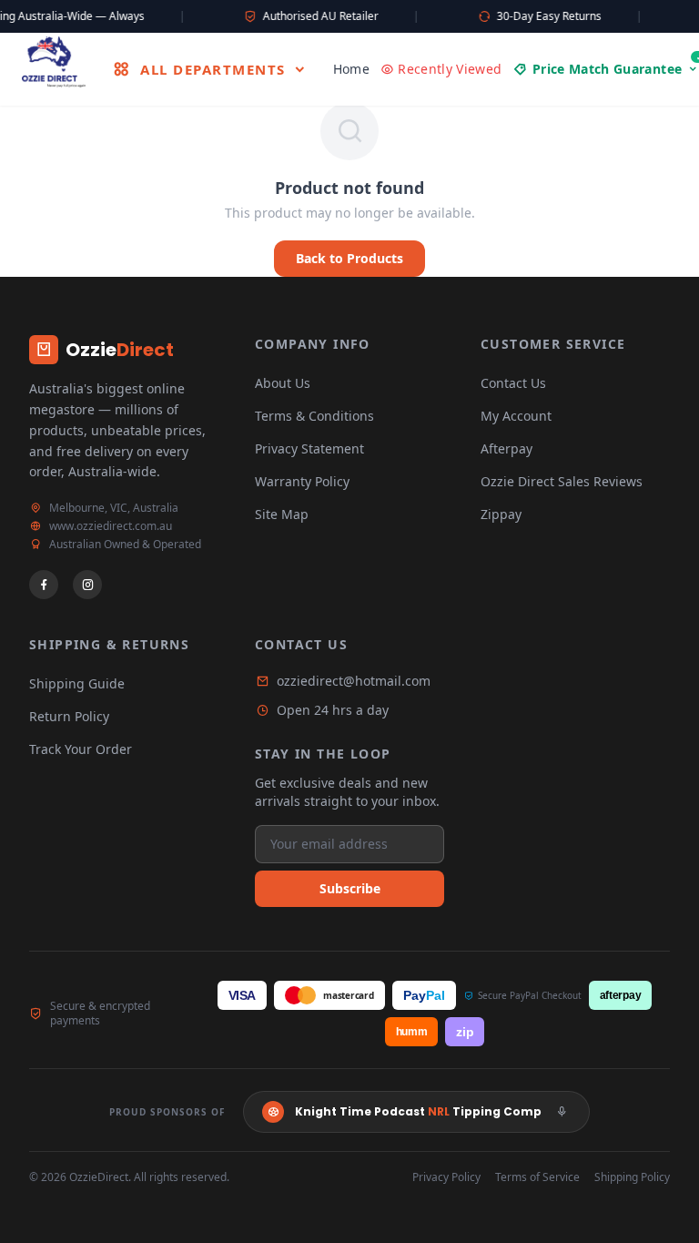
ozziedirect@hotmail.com (354, 680)
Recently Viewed (449, 68)
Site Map (282, 514)
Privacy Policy (446, 1177)
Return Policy (69, 716)
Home (351, 68)
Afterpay (506, 448)
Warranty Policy (302, 481)
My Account (516, 415)
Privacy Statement (309, 448)
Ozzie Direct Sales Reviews (562, 481)
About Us (282, 383)
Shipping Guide (77, 683)
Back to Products (349, 258)
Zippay (501, 514)
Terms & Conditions (314, 415)
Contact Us (513, 383)
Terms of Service (537, 1177)
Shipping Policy (632, 1177)
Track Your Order (80, 749)
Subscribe (349, 888)
